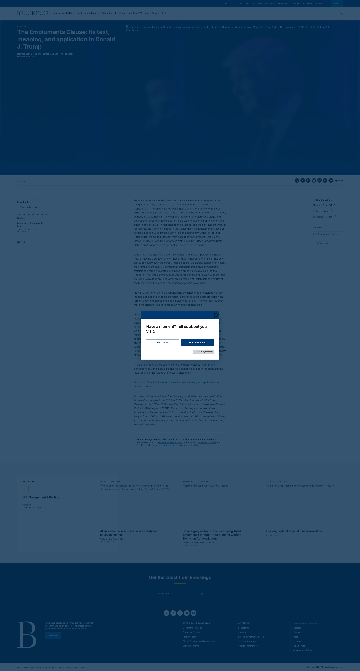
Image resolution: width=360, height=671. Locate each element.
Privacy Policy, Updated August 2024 (33, 667)
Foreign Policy (189, 636)
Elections (120, 13)
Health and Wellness (138, 13)
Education (107, 13)
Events (237, 3)
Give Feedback (197, 342)
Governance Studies (322, 243)
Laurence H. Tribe (64, 53)
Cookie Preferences (248, 645)
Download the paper (30, 207)
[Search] (341, 13)
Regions (165, 13)
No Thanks (163, 342)
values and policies (207, 442)
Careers (242, 632)
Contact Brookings (247, 641)
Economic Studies (191, 632)
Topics (155, 13)
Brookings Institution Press (251, 636)
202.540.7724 (23, 232)
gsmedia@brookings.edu (28, 229)
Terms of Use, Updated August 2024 (68, 667)
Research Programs (253, 3)
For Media (312, 3)
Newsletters (298, 3)
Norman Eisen (24, 53)
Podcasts (298, 641)
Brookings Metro (191, 645)
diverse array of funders (171, 442)
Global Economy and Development (199, 641)
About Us (323, 3)
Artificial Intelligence (88, 13)
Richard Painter (41, 53)
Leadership (243, 627)
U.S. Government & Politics (326, 234)
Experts (228, 3)
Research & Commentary (277, 3)
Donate (337, 3)
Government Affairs (302, 650)
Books (296, 636)
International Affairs (64, 13)
